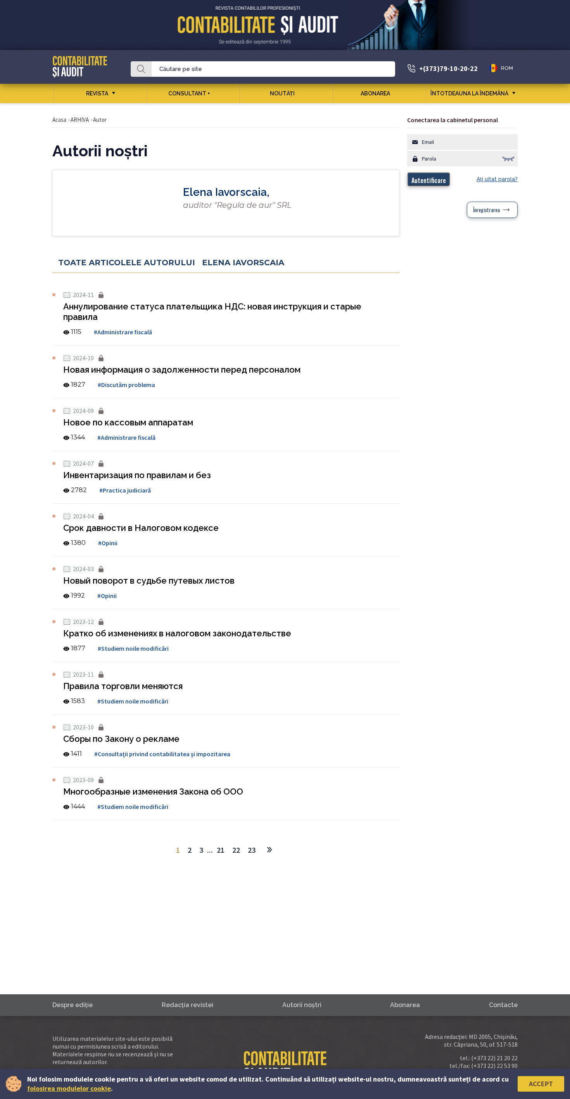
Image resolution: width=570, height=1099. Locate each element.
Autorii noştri (301, 1005)
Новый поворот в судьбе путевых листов (149, 580)
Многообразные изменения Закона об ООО (153, 791)
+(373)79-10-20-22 (448, 68)
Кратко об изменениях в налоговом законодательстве (177, 633)
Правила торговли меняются (123, 686)
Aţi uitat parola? (497, 179)
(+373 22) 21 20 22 (494, 1058)
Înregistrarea (486, 210)
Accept (541, 1083)
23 (252, 850)
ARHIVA (80, 119)
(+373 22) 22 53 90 (494, 1066)
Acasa (59, 119)
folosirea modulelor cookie (69, 1088)
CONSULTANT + (189, 93)
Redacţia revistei (187, 1005)
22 (236, 850)
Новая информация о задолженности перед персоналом (182, 370)
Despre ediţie (72, 1005)
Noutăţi (282, 93)
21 (221, 850)
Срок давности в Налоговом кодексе (141, 528)
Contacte (503, 1005)
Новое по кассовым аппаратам (128, 422)
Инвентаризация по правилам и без (137, 475)
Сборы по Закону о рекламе (121, 739)
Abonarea (375, 93)
